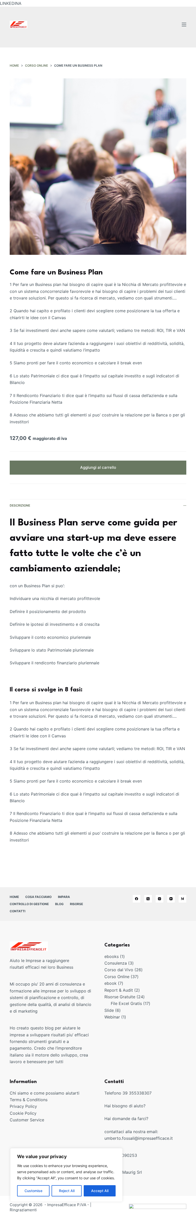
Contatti (17, 911)
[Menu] (184, 24)
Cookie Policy (23, 1113)
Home (14, 897)
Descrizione (20, 505)
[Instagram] (159, 899)
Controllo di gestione (29, 904)
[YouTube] (171, 899)
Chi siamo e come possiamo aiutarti (44, 1093)
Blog (59, 904)
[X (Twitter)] (148, 899)
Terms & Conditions (28, 1099)
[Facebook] (136, 899)
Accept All (99, 1191)
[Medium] (182, 899)
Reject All (67, 1191)
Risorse (76, 904)
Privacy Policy (23, 1106)
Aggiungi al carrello (98, 467)
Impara (64, 897)
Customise (33, 1191)
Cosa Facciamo (38, 897)
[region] (66, 1175)
